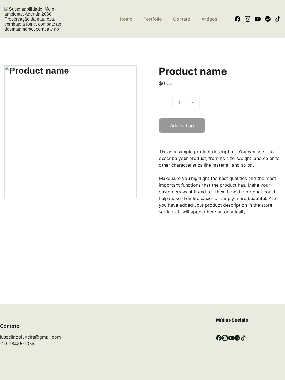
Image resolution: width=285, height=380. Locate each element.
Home (126, 19)
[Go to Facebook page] (240, 19)
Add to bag (182, 125)
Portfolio (152, 19)
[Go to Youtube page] (260, 19)
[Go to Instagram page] (250, 19)
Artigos (209, 19)
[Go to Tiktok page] (278, 19)
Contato (181, 19)
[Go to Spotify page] (270, 19)
